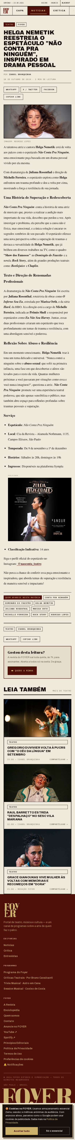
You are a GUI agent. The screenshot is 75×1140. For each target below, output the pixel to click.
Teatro (9, 24)
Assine (44, 3)
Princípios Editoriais (16, 1043)
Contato (9, 1021)
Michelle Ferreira (16, 614)
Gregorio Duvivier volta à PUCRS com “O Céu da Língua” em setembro (36, 751)
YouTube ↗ (10, 1032)
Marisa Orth (40, 609)
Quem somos (11, 1015)
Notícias (38, 10)
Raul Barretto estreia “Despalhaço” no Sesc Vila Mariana (30, 816)
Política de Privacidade (18, 1048)
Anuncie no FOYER (15, 1026)
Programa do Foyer (16, 972)
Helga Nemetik (44, 603)
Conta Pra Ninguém (56, 597)
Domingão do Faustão (18, 603)
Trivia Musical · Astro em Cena (22, 983)
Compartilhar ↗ (59, 759)
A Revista (9, 1004)
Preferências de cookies (18, 1059)
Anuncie (54, 3)
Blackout (66, 3)
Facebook (49, 89)
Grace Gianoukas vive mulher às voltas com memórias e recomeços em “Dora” (36, 881)
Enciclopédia (12, 1010)
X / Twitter (30, 89)
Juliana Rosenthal (16, 609)
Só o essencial (54, 1131)
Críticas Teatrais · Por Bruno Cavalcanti (28, 977)
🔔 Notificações (13, 1064)
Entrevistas (11, 956)
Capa (20, 10)
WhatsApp (11, 89)
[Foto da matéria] (37, 718)
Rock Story (39, 614)
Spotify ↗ (9, 1037)
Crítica (59, 10)
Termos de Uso (13, 1053)
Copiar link (13, 97)
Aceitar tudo (22, 1131)
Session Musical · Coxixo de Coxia (24, 988)
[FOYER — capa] (6, 10)
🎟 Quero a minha (22, 670)
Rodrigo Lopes (60, 614)
